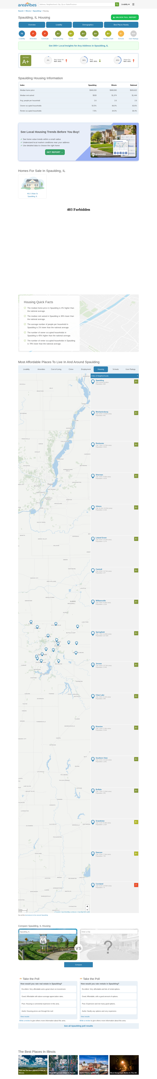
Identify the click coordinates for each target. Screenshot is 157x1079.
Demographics (87, 25)
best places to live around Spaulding (36, 915)
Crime (71, 369)
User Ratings (131, 369)
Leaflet (88, 912)
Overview (32, 25)
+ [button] (87, 906)
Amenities (41, 369)
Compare (78, 965)
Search (21, 11)
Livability (124, 4)
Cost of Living (56, 369)
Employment (86, 369)
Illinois (28, 11)
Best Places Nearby (121, 25)
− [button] (87, 909)
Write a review (24, 1021)
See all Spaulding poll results (78, 1026)
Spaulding (37, 11)
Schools (116, 369)
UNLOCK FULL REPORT (126, 17)
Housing (101, 369)
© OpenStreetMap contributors (68, 912)
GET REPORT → (55, 152)
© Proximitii (57, 912)
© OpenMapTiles (81, 912)
